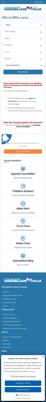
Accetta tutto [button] (23, 383)
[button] (11, 376)
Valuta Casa (7, 347)
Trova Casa (6, 344)
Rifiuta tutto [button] (23, 390)
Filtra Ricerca (23, 72)
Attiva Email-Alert (23, 151)
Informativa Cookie (9, 302)
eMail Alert (6, 340)
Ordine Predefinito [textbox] (13, 65)
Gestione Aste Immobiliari (11, 321)
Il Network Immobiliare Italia (12, 295)
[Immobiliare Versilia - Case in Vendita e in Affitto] (23, 8)
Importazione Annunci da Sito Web (14, 328)
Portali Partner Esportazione (12, 325)
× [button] (43, 357)
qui (17, 104)
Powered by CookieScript (23, 398)
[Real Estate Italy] (3, 2)
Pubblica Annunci (9, 314)
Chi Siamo (6, 292)
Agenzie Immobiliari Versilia (12, 337)
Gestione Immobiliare (10, 318)
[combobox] (23, 24)
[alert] (23, 378)
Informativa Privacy (9, 299)
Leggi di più (32, 371)
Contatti (5, 306)
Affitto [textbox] (8, 25)
